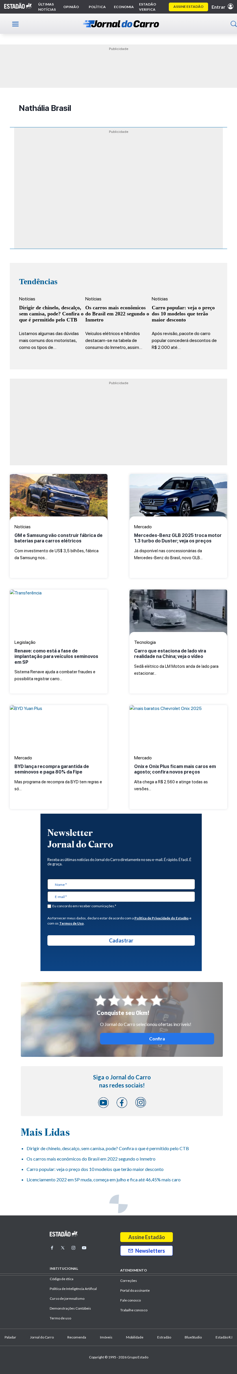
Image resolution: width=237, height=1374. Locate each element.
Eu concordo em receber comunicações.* (84, 906)
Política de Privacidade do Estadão (161, 918)
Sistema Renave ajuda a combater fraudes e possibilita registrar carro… (56, 664)
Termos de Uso (71, 923)
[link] (59, 497)
